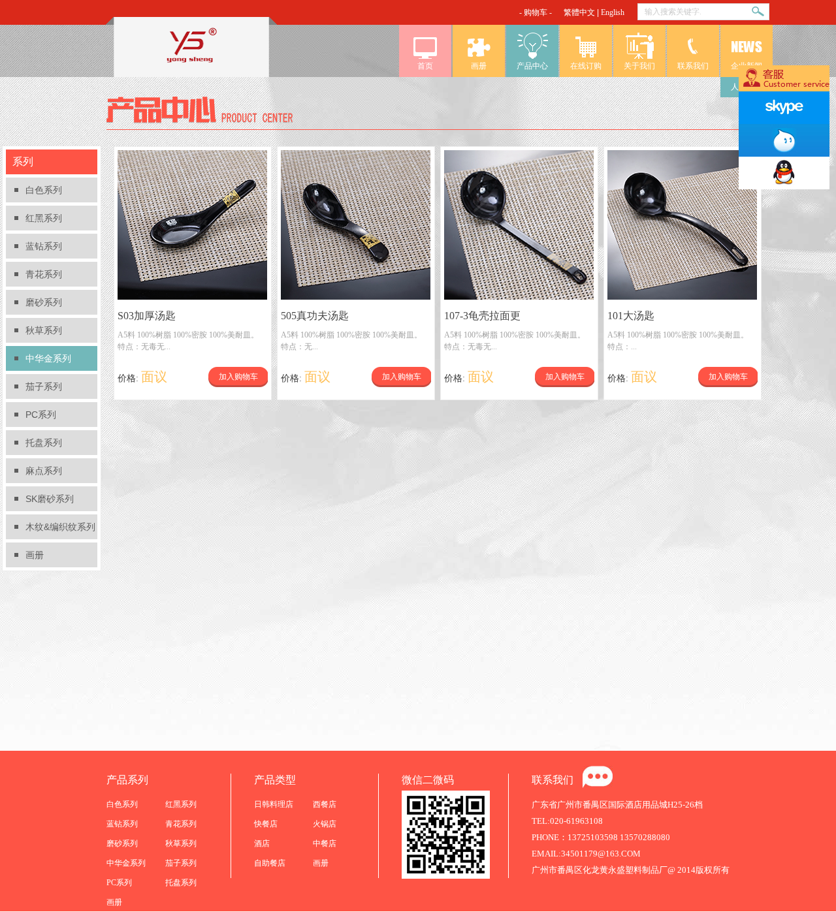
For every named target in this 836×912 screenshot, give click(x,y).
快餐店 (266, 823)
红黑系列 (43, 218)
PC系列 (40, 414)
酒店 (262, 843)
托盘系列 (43, 442)
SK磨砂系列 (49, 499)
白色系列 (43, 190)
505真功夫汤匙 (315, 315)
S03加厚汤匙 (147, 315)
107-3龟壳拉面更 (482, 315)
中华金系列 (48, 358)
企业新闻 (746, 66)
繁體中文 (579, 12)
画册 (479, 66)
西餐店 (324, 804)
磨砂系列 (43, 302)
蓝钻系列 (43, 246)
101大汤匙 (630, 315)
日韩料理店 (273, 804)
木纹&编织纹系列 (60, 527)
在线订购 (586, 66)
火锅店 (324, 823)
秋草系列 (43, 330)
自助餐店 (269, 863)
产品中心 (532, 66)
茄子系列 (43, 386)
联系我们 (693, 66)
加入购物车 (238, 376)
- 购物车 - (535, 12)
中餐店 (324, 843)
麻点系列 (43, 470)
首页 (425, 66)
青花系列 (43, 274)
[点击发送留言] (598, 777)
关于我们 (639, 66)
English (612, 12)
